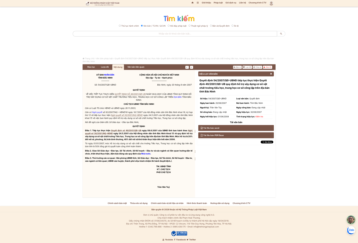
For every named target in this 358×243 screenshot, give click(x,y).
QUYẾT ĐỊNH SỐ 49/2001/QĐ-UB (130, 94)
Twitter (192, 239)
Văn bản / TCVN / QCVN (154, 26)
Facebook (181, 239)
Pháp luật (218, 2)
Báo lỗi (268, 67)
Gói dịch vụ (230, 2)
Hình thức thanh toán (197, 203)
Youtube (169, 239)
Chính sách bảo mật (117, 203)
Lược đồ (105, 67)
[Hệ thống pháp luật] (101, 3)
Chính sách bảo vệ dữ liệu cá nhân (167, 203)
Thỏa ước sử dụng (139, 203)
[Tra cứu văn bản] (179, 18)
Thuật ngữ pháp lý (199, 26)
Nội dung (118, 67)
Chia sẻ (258, 67)
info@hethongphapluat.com (206, 226)
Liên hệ (242, 2)
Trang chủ (89, 58)
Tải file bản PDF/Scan (213, 135)
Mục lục (91, 67)
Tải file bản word (211, 128)
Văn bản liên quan (135, 67)
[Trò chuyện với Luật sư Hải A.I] (351, 220)
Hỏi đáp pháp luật (178, 26)
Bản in (238, 67)
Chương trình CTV (257, 2)
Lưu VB (248, 67)
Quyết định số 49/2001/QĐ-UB (126, 130)
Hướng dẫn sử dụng (219, 203)
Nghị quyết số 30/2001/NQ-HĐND (127, 115)
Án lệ (236, 26)
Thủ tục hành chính (130, 26)
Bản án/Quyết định (221, 26)
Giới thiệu (206, 2)
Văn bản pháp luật (104, 58)
